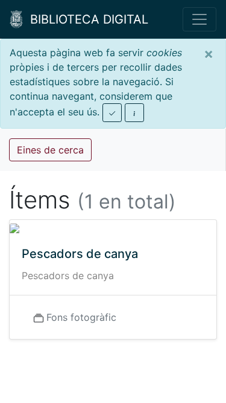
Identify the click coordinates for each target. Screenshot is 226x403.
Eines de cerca (50, 150)
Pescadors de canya (80, 254)
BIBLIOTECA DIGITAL (85, 19)
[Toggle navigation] (199, 19)
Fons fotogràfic (81, 317)
